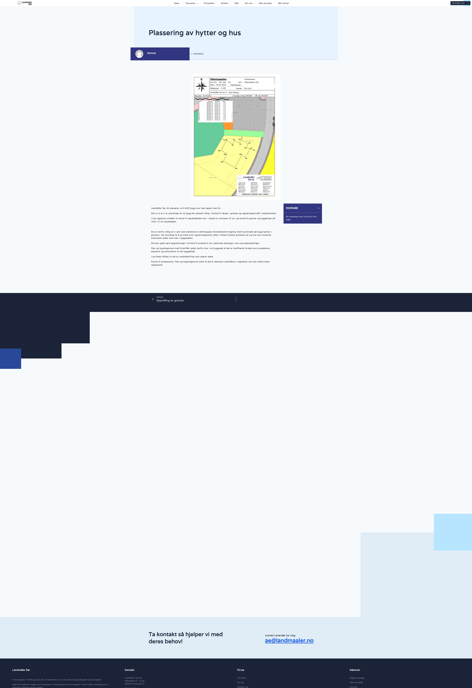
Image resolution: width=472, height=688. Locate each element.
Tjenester (190, 3)
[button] (318, 208)
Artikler (224, 3)
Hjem (176, 3)
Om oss (249, 3)
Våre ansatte (265, 3)
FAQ (237, 3)
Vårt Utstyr (283, 3)
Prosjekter (209, 3)
